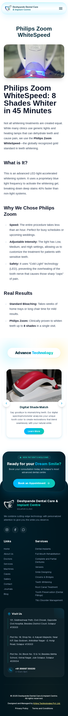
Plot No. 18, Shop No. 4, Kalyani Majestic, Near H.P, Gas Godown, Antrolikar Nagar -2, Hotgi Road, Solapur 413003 (34, 641)
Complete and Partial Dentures (45, 560)
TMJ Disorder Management (49, 600)
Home (7, 548)
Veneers (39, 567)
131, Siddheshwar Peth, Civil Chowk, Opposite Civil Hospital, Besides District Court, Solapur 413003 (33, 624)
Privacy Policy (21, 708)
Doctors (8, 558)
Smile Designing (43, 572)
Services (8, 563)
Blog (6, 594)
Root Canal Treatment (46, 587)
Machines (9, 568)
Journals (8, 589)
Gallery (7, 579)
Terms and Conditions (42, 708)
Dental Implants (43, 548)
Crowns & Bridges (44, 577)
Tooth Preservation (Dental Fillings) (49, 594)
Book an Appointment (32, 483)
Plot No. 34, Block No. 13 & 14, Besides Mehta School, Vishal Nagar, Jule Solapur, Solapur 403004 (33, 658)
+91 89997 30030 (25, 668)
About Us (8, 553)
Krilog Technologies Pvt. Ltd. (46, 703)
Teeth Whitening (43, 582)
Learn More (34, 431)
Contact (8, 584)
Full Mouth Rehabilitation (47, 553)
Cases (7, 574)
